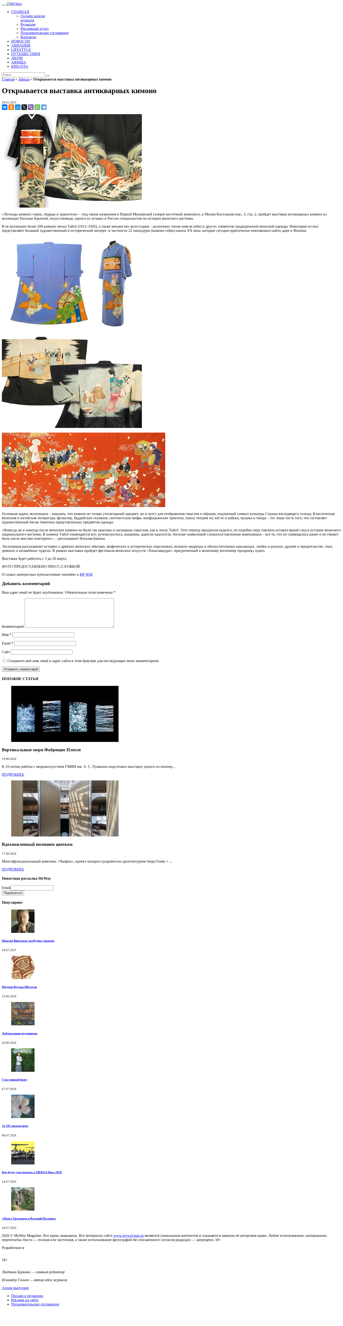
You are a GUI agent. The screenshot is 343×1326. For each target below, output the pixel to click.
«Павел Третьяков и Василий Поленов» (29, 1218)
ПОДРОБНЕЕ (13, 774)
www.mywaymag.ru (128, 1236)
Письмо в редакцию (27, 1296)
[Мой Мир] (18, 107)
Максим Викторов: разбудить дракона (28, 940)
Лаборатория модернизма (20, 1033)
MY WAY (86, 574)
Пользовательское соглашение (35, 1304)
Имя (6, 635)
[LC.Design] (13, 1252)
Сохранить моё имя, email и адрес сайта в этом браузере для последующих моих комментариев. (83, 661)
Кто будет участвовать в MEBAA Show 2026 (32, 1172)
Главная (8, 79)
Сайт (6, 652)
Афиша (24, 79)
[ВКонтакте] (4, 107)
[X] (24, 107)
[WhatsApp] (37, 107)
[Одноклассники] (11, 107)
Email (7, 643)
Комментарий (13, 626)
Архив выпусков (15, 1288)
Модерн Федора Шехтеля (19, 987)
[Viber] (31, 107)
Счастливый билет (14, 1079)
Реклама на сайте (24, 1300)
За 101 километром (15, 1126)
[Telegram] (44, 107)
